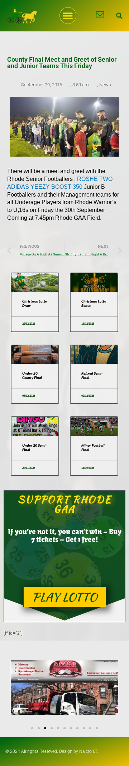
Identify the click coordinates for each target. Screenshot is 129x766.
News (105, 84)
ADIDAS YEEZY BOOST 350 (44, 187)
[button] (67, 15)
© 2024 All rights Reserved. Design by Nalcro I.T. (51, 751)
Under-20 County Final (32, 375)
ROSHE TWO (95, 179)
